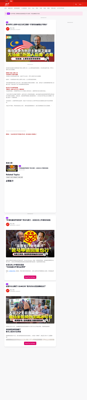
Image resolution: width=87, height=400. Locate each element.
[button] (5, 13)
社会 (33, 8)
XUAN (6, 1)
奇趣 (45, 8)
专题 (41, 8)
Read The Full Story (30, 277)
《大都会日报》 (12, 271)
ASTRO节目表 (60, 8)
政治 (29, 8)
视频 (48, 8)
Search (76, 4)
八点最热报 (24, 8)
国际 (37, 8)
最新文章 (10, 8)
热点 (11, 1)
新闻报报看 (17, 8)
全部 (5, 8)
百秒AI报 (53, 8)
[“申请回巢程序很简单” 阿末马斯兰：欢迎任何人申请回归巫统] (12, 168)
